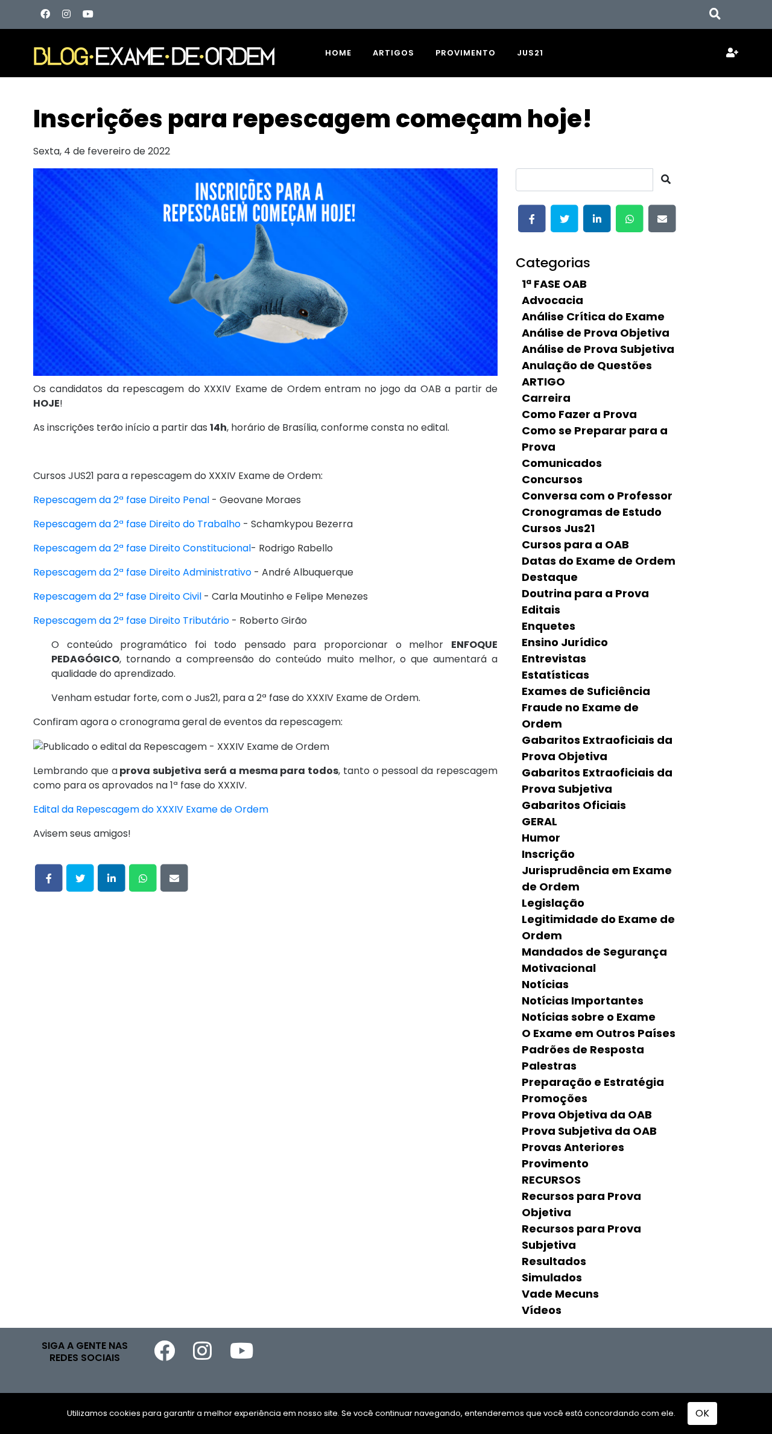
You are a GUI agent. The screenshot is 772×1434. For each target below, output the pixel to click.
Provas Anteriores (573, 1147)
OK (702, 1413)
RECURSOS (551, 1179)
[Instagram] (66, 14)
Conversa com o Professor (597, 495)
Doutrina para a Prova (585, 593)
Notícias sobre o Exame (589, 1016)
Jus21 (530, 53)
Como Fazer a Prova (579, 414)
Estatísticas (555, 674)
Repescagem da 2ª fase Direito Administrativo (142, 572)
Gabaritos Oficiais (574, 805)
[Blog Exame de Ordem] (169, 52)
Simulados (552, 1277)
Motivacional (559, 968)
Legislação (553, 902)
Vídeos (542, 1310)
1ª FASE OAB (554, 283)
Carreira (546, 397)
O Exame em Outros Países (599, 1033)
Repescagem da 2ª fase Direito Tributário (131, 620)
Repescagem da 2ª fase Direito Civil (117, 596)
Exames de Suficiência (586, 691)
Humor (541, 837)
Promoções (554, 1098)
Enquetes (548, 625)
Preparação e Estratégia (593, 1082)
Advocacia (552, 300)
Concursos (552, 479)
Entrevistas (554, 658)
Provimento (465, 53)
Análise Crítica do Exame (593, 316)
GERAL (539, 821)
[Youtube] (88, 14)
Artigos (393, 53)
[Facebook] (45, 14)
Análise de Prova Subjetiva (598, 349)
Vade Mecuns (560, 1293)
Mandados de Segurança (594, 951)
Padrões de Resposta (583, 1049)
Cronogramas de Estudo (592, 511)
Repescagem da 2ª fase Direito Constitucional (142, 548)
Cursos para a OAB (575, 544)
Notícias (545, 984)
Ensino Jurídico (565, 642)
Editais (541, 609)
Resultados (554, 1261)
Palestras (549, 1065)
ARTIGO (543, 381)
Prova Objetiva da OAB (587, 1114)
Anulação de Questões (587, 365)
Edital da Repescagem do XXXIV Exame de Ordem (150, 809)
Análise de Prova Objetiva (595, 332)
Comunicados (562, 463)
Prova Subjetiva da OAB (589, 1130)
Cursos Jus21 (558, 528)
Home (338, 53)
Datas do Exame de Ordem (599, 560)
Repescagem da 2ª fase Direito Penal (121, 500)
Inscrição (548, 853)
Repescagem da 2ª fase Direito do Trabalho (137, 524)
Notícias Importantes (583, 1000)
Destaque (550, 577)
